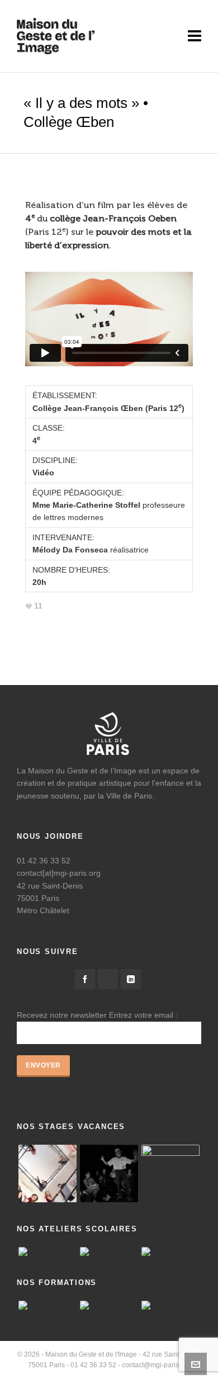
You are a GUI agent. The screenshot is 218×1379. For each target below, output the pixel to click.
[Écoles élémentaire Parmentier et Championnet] (109, 1251)
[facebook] (85, 979)
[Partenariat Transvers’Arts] (170, 1305)
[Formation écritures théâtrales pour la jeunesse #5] (109, 1305)
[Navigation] (194, 36)
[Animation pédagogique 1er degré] (47, 1305)
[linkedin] (131, 979)
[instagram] (108, 979)
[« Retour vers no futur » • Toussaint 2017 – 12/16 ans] (109, 1174)
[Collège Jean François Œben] (170, 1251)
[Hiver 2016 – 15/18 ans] (47, 1174)
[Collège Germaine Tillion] (47, 1251)
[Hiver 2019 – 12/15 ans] (170, 1174)
